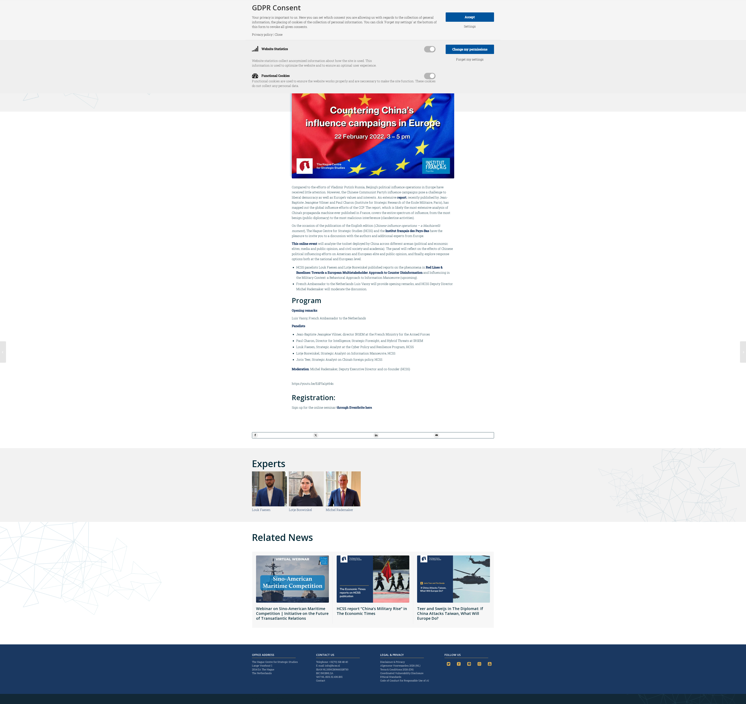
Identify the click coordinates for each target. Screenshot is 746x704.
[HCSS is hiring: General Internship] (3, 352)
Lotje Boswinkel (300, 510)
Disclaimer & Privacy (392, 661)
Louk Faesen (261, 510)
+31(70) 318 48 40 (338, 661)
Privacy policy (262, 34)
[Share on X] (316, 435)
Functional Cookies (275, 76)
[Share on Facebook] (255, 435)
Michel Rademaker (339, 510)
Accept (470, 17)
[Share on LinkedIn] (376, 435)
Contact (320, 680)
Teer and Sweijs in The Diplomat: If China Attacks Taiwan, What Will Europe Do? (450, 613)
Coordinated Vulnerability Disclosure (402, 673)
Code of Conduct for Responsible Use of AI (404, 680)
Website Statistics (274, 49)
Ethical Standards (390, 676)
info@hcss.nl (332, 665)
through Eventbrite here (354, 407)
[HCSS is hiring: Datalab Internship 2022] (743, 352)
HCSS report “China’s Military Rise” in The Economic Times (372, 611)
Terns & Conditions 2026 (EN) (397, 669)
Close (278, 34)
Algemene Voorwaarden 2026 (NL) (400, 665)
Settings (470, 26)
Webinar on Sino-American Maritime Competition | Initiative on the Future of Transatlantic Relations (292, 613)
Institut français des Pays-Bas (407, 231)
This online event (304, 244)
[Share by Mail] (436, 435)
